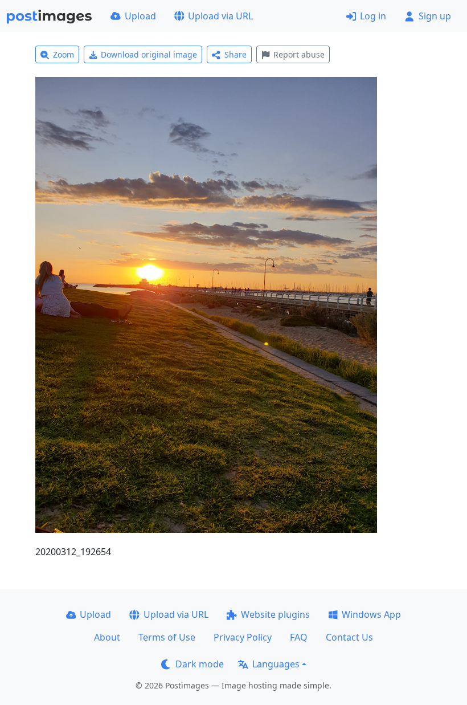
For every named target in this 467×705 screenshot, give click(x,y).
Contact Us (349, 637)
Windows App (371, 614)
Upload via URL (220, 16)
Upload (140, 16)
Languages (276, 664)
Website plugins (275, 614)
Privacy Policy (243, 637)
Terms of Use (166, 637)
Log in (373, 16)
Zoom (63, 54)
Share (235, 54)
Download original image (149, 54)
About (107, 637)
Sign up (435, 16)
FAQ (299, 637)
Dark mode (199, 664)
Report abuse (299, 54)
